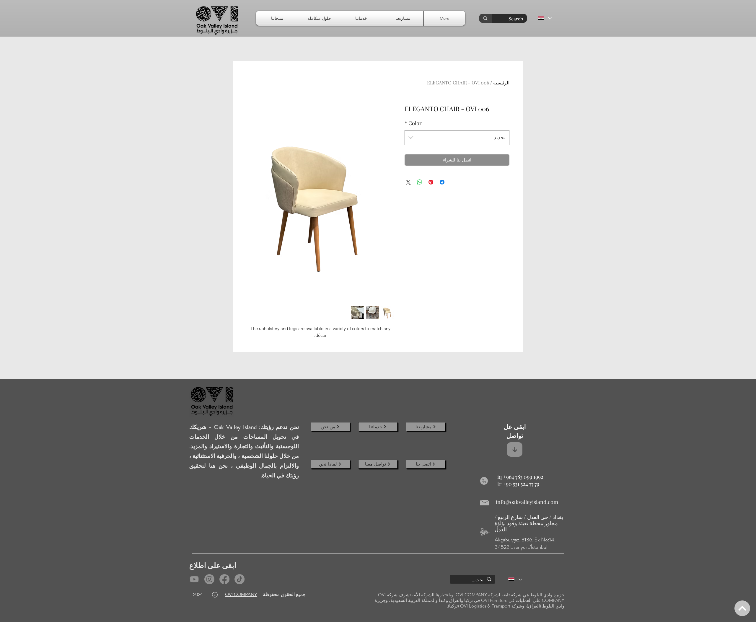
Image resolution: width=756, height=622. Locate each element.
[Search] (485, 18)
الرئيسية (501, 82)
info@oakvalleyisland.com (527, 501)
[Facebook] (224, 579)
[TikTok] (239, 579)
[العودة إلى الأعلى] (742, 608)
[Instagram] (209, 579)
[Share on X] (408, 182)
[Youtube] (194, 579)
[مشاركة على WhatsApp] (419, 182)
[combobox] (457, 137)
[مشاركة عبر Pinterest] (430, 182)
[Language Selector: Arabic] (544, 18)
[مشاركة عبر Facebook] (442, 182)
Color (413, 123)
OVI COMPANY (241, 594)
